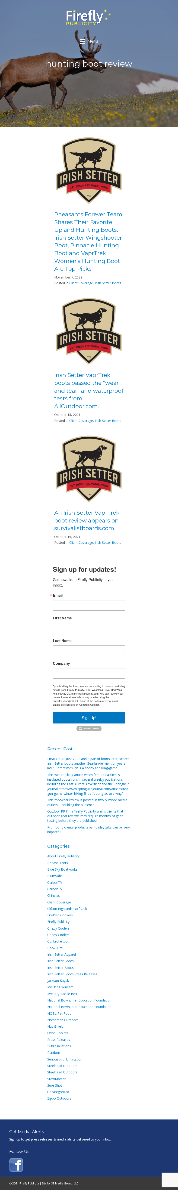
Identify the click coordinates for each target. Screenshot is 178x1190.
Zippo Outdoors (59, 1098)
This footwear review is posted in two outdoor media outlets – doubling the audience (87, 802)
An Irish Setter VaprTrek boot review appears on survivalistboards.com (86, 520)
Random (53, 1052)
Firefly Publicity (58, 921)
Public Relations (59, 1046)
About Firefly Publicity (63, 856)
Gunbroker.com (58, 941)
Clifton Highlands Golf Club (67, 908)
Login (165, 1183)
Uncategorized (58, 1092)
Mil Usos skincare (60, 987)
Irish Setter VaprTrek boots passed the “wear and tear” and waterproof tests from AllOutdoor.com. (89, 390)
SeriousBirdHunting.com (65, 1059)
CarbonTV (54, 882)
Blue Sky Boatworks (62, 869)
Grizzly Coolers (58, 928)
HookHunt (55, 948)
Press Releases (58, 1039)
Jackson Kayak (58, 980)
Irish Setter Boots (108, 283)
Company (61, 663)
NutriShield (55, 1026)
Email (58, 595)
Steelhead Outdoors (62, 1065)
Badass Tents (57, 863)
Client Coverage (81, 283)
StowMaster (56, 1079)
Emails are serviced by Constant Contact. (76, 704)
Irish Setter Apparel (61, 954)
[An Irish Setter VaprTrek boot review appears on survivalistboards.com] (89, 469)
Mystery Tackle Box (62, 994)
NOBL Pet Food (59, 1013)
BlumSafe (54, 876)
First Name (62, 618)
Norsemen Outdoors (63, 1020)
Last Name (62, 641)
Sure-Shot (54, 1085)
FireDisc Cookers (60, 915)
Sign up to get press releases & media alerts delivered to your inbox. (60, 1139)
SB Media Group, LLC (65, 1183)
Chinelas (53, 895)
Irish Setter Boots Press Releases (72, 974)
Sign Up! (89, 717)
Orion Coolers (57, 1033)
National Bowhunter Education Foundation (79, 1000)
